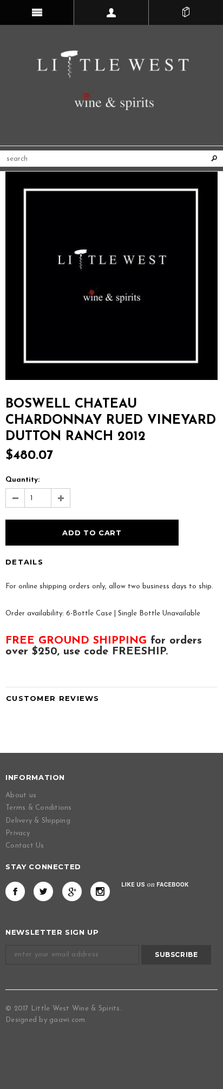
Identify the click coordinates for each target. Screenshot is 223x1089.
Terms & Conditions (38, 807)
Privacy (17, 833)
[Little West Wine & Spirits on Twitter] (43, 891)
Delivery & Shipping (37, 820)
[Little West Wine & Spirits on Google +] (72, 891)
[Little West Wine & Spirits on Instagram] (100, 891)
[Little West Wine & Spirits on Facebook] (15, 891)
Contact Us (24, 845)
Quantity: (22, 479)
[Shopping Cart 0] (186, 12)
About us (20, 795)
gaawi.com (67, 1020)
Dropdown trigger (111, 12)
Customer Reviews (53, 698)
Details (24, 561)
